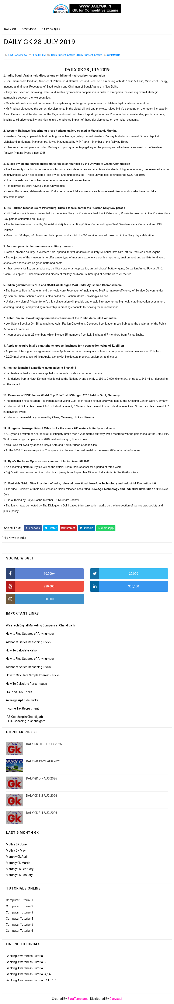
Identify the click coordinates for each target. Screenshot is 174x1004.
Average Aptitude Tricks (22, 700)
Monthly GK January (19, 875)
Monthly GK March (18, 863)
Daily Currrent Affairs (89, 55)
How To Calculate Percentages (26, 683)
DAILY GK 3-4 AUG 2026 (41, 812)
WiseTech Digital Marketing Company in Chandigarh (40, 625)
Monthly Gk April (17, 856)
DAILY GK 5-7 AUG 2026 (41, 778)
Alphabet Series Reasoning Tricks (28, 642)
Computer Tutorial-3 (19, 912)
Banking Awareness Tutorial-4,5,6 (28, 974)
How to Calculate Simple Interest (27, 675)
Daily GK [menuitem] (10, 29)
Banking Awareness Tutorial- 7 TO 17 (31, 980)
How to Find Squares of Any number (30, 633)
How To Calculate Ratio (21, 650)
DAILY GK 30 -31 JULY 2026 (44, 744)
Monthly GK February (20, 869)
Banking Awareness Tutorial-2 (26, 962)
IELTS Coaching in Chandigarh (25, 721)
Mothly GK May (16, 850)
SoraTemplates (77, 998)
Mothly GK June (16, 844)
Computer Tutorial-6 (19, 930)
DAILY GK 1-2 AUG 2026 (41, 795)
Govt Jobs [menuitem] (28, 29)
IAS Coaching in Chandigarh (24, 716)
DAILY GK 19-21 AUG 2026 (43, 761)
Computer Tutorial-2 (19, 906)
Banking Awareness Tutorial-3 (26, 968)
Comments (114, 55)
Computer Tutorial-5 (19, 924)
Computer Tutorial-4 (19, 918)
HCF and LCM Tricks (19, 692)
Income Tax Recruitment (22, 708)
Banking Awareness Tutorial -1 (26, 956)
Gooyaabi (115, 998)
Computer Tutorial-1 (19, 900)
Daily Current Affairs (63, 55)
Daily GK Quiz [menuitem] (51, 29)
